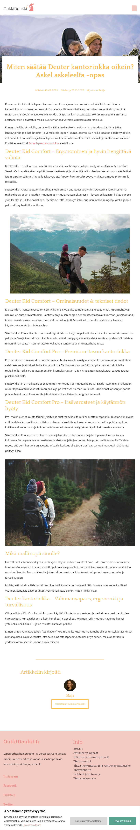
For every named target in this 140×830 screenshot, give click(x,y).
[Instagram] (36, 771)
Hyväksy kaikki (122, 820)
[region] (70, 818)
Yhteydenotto (82, 770)
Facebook (10, 786)
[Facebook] (36, 780)
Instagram (10, 776)
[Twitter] (36, 799)
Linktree (9, 795)
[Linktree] (36, 789)
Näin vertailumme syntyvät (91, 757)
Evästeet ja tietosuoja (87, 774)
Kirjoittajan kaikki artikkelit (70, 703)
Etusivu (78, 748)
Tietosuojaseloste (84, 778)
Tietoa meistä (82, 761)
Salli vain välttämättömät (88, 820)
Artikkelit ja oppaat (85, 752)
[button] (134, 8)
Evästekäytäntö (32, 825)
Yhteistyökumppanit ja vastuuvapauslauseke (102, 765)
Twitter (8, 804)
